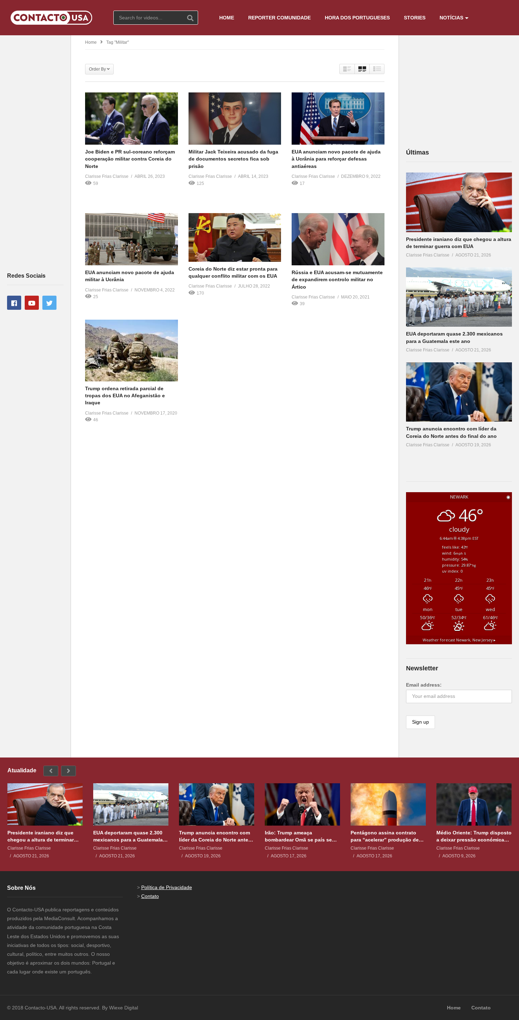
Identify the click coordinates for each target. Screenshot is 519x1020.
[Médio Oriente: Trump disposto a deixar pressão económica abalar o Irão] (474, 804)
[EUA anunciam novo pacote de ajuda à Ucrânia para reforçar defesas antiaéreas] (338, 118)
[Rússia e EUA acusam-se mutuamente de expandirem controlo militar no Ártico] (338, 239)
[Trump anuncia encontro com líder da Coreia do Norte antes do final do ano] (459, 392)
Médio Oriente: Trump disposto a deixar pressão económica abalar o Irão (474, 836)
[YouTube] (32, 303)
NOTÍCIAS (451, 17)
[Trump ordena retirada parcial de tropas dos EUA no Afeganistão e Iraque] (131, 350)
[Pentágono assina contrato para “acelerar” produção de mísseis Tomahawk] (388, 804)
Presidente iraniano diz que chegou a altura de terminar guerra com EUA (40, 836)
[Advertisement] (35, 153)
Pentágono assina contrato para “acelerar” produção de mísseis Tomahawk (385, 836)
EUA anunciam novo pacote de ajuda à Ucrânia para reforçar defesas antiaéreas (336, 159)
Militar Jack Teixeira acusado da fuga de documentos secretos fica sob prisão (233, 159)
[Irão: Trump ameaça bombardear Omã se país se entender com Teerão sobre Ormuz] (302, 804)
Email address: (424, 685)
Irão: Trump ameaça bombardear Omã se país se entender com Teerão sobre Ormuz (298, 836)
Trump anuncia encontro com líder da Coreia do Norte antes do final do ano (215, 836)
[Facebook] (14, 303)
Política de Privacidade (166, 887)
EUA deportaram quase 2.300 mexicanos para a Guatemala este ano (128, 836)
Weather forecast (459, 640)
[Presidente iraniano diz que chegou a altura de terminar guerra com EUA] (459, 202)
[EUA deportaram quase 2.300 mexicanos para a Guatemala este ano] (459, 297)
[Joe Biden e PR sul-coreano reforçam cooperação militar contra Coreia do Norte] (131, 118)
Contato (150, 896)
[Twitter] (49, 303)
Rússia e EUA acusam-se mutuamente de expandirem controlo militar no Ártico (337, 280)
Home (91, 42)
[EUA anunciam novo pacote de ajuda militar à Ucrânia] (131, 239)
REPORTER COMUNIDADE (279, 17)
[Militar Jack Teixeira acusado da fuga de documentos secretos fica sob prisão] (235, 118)
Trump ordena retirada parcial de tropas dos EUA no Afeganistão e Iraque (125, 396)
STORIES (414, 17)
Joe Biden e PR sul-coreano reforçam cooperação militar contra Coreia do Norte (130, 159)
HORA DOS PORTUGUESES (357, 17)
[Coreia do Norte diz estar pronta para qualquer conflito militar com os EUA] (235, 237)
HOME (226, 17)
